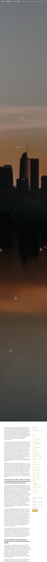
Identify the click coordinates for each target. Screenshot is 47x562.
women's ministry (36, 491)
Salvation (34, 481)
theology (34, 487)
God (33, 466)
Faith (39, 464)
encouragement (35, 462)
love (39, 476)
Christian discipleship (36, 447)
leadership (35, 476)
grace (38, 468)
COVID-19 (40, 456)
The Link (39, 485)
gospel (34, 468)
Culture (34, 458)
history (34, 472)
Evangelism (35, 464)
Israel (34, 474)
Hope (38, 472)
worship (34, 493)
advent (37, 437)
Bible (33, 439)
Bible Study (38, 439)
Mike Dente (10, 228)
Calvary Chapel (35, 441)
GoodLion (37, 466)
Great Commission (36, 470)
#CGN (34, 437)
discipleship (39, 458)
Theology (14, 228)
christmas (34, 453)
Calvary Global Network (37, 443)
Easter (34, 460)
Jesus (37, 474)
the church (35, 485)
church (39, 453)
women (34, 489)
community (35, 456)
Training (39, 487)
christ (34, 445)
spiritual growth (35, 483)
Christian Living (35, 451)
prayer (39, 479)
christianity (35, 449)
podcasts (34, 479)
